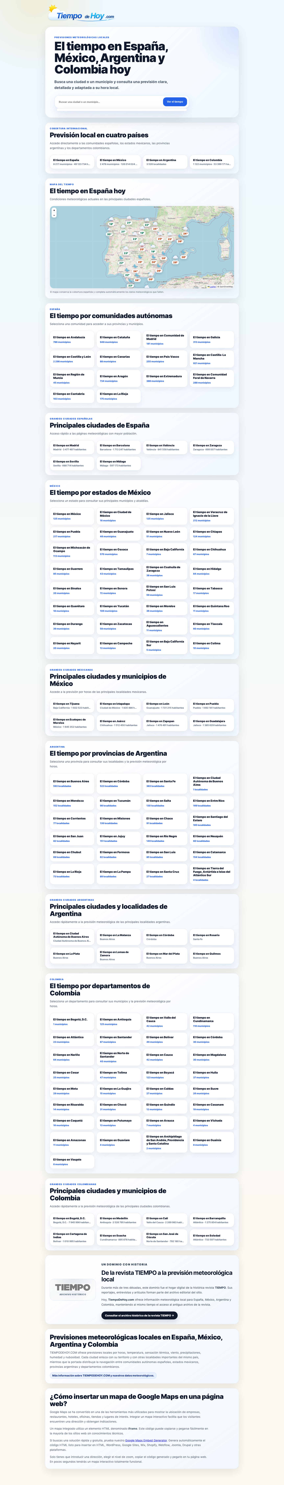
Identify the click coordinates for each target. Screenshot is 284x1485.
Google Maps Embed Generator (146, 1440)
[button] (142, 245)
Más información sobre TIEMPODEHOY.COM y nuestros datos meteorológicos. (103, 1375)
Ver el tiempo (175, 101)
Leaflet (213, 286)
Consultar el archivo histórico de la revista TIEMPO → (139, 1315)
